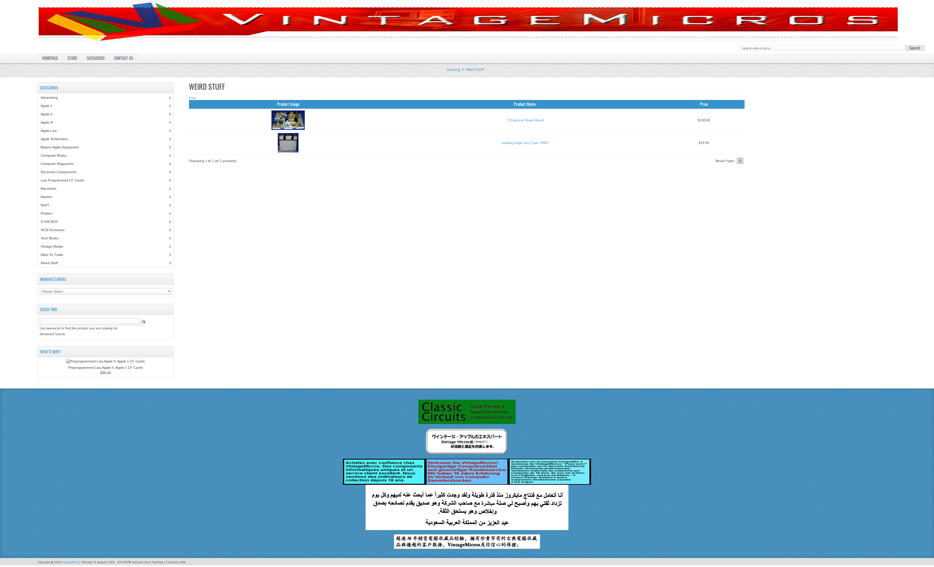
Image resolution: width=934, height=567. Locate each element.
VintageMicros (71, 562)
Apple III (50, 122)
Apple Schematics (57, 139)
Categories (96, 58)
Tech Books (53, 238)
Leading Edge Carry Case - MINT (525, 143)
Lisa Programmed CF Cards (65, 180)
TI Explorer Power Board (525, 120)
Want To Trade (52, 255)
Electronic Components (61, 172)
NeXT (45, 205)
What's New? (50, 352)
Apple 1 (49, 106)
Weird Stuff (475, 69)
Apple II (49, 114)
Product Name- (525, 104)
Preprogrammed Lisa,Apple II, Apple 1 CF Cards (105, 367)
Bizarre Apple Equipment (62, 147)
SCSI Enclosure (55, 230)
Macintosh (51, 188)
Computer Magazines (61, 164)
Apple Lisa (52, 131)
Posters (49, 213)
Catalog (453, 69)
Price (192, 98)
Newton (46, 197)
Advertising (52, 97)
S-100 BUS (52, 222)
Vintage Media (54, 246)
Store (72, 58)
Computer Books (57, 155)
